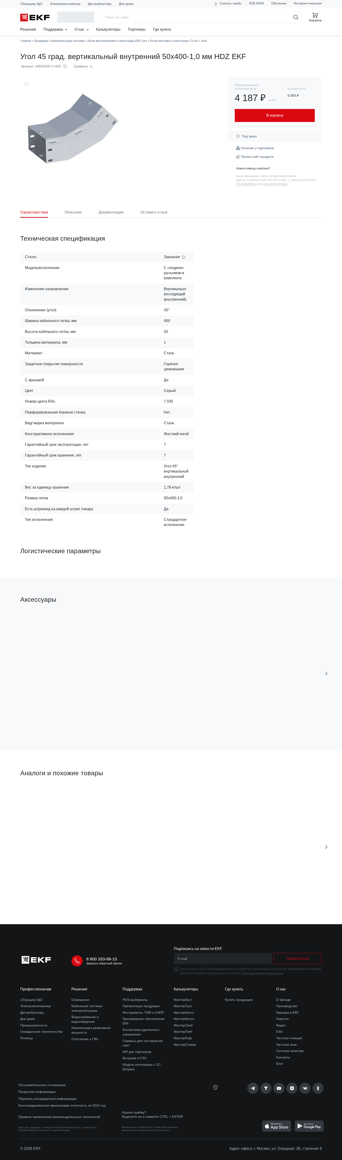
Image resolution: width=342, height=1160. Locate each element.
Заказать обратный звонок (104, 963)
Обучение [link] (278, 3)
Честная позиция (289, 1038)
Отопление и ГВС (84, 1039)
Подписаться (297, 958)
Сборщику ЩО (31, 4)
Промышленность (33, 1025)
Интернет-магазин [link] (308, 3)
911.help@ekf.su (246, 184)
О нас (80, 29)
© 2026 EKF (30, 1148)
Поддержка (54, 29)
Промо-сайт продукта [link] (257, 156)
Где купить (162, 29)
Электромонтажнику (65, 4)
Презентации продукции (141, 1006)
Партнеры (137, 29)
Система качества (290, 1051)
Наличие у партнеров (257, 148)
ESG (279, 1031)
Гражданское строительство (41, 1031)
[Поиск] (295, 17)
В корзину (46, 721)
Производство (286, 1006)
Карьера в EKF (287, 1012)
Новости (282, 1019)
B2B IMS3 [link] (256, 3)
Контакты (283, 1057)
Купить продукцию (239, 1000)
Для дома (126, 4)
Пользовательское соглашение (42, 1085)
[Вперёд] (326, 673)
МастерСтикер (185, 1044)
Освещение (80, 1000)
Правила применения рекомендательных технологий (59, 1117)
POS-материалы (135, 1000)
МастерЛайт (183, 1031)
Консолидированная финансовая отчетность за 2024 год (61, 1105)
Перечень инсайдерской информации (47, 1099)
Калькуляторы (108, 29)
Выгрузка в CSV (134, 1058)
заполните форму (275, 184)
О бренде (283, 1000)
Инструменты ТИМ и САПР (143, 1012)
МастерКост (183, 1000)
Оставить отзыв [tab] (154, 212)
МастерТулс (183, 1006)
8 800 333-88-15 (101, 959)
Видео (281, 1025)
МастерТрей (183, 1025)
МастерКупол (184, 1019)
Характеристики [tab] (34, 212)
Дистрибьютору (99, 4)
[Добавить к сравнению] (88, 720)
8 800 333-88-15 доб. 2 (274, 180)
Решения (28, 29)
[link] (252, 1088)
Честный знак (286, 1044)
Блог (279, 1063)
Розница (26, 1038)
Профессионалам (35, 989)
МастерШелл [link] (184, 1012)
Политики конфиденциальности (262, 973)
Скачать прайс (230, 3)
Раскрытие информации (37, 1092)
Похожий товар (37, 795)
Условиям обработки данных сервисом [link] (40, 1130)
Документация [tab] (111, 212)
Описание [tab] (73, 212)
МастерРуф (183, 1038)
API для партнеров (137, 1052)
